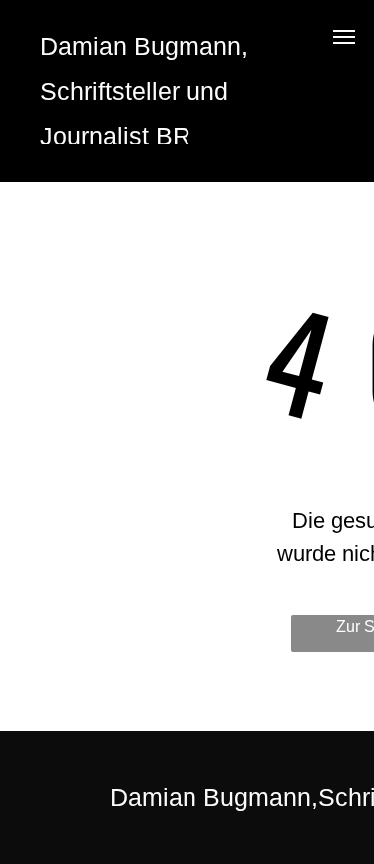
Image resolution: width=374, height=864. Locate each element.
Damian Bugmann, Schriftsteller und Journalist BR (144, 90)
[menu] (344, 37)
